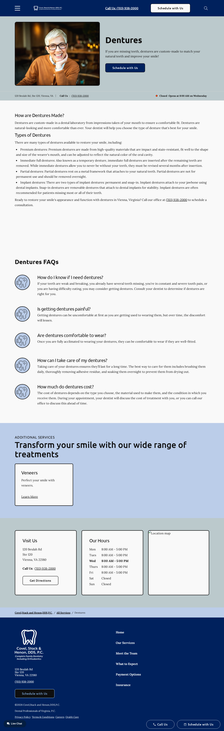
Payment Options (128, 674)
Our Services (125, 643)
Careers (59, 716)
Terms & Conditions (43, 716)
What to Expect (127, 664)
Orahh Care (72, 716)
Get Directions (40, 580)
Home (120, 632)
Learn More (29, 497)
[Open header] (18, 8)
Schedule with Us (170, 8)
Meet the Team (126, 653)
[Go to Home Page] (48, 8)
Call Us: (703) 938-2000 (121, 8)
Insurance (123, 685)
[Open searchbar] (206, 8)
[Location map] (179, 563)
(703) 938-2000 (80, 95)
